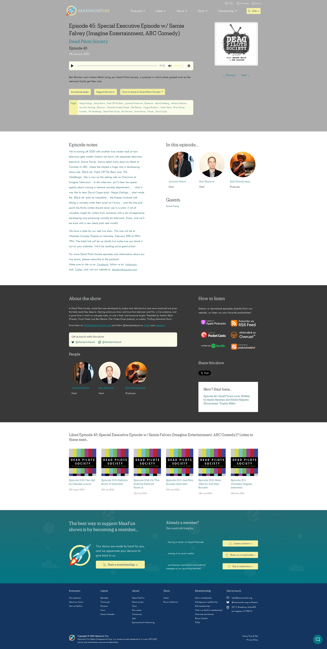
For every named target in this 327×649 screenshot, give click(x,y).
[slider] (116, 65)
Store (201, 11)
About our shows (76, 602)
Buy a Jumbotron (171, 602)
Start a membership (203, 598)
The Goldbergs (95, 112)
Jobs (134, 618)
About (180, 11)
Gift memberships (202, 606)
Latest (159, 11)
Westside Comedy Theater (118, 108)
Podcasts (136, 11)
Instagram (160, 325)
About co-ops (138, 602)
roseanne (149, 103)
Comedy (83, 112)
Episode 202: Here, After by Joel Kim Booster (209, 484)
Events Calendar (107, 614)
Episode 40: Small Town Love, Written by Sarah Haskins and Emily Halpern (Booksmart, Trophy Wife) (227, 400)
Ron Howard (127, 112)
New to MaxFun (75, 606)
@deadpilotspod (85, 342)
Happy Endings (86, 103)
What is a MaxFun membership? (209, 610)
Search (257, 3)
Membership (226, 11)
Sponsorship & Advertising (143, 623)
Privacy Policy (252, 640)
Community (137, 614)
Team (134, 606)
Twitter (147, 325)
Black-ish (101, 108)
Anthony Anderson (179, 103)
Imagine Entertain (151, 108)
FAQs (197, 623)
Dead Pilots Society (88, 41)
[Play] (72, 65)
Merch (166, 598)
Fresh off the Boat (115, 103)
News (102, 610)
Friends (150, 112)
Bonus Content (201, 618)
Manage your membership (206, 602)
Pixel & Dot (253, 636)
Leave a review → (242, 543)
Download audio (80, 92)
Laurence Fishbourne (134, 103)
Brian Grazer (179, 108)
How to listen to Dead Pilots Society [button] (141, 92)
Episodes (104, 598)
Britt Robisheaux (240, 181)
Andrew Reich (166, 108)
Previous (228, 75)
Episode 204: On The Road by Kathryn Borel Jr (146, 484)
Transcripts (105, 602)
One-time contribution (204, 614)
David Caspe (161, 112)
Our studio (136, 610)
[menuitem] (137, 11)
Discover (104, 606)
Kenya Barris (100, 103)
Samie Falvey (140, 112)
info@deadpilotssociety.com (97, 325)
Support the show (105, 92)
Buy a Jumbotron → (242, 566)
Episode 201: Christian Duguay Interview (241, 484)
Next (245, 75)
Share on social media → (242, 555)
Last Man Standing (87, 108)
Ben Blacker (136, 108)
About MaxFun (138, 598)
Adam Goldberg (162, 103)
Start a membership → (122, 564)
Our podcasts (75, 598)
